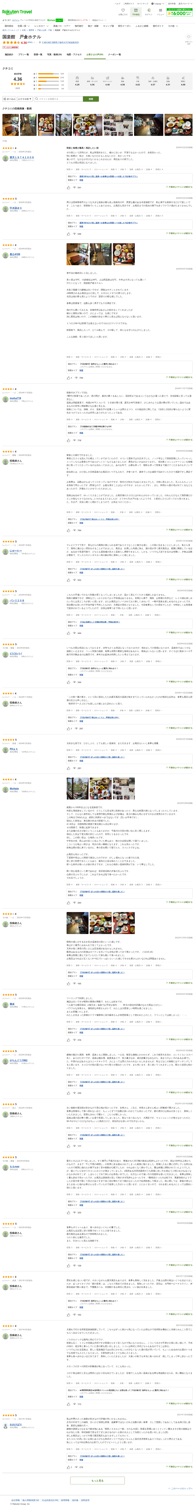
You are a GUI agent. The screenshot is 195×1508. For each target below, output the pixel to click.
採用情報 (65, 1500)
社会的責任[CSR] (50, 1500)
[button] (10, 125)
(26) (54, 54)
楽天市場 (172, 4)
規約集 (75, 1500)
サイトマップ (142, 4)
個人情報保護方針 (30, 1500)
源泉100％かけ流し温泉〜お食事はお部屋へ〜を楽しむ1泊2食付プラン (109, 176)
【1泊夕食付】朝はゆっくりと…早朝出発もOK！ (100, 519)
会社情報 (15, 1500)
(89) (95, 54)
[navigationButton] (188, 124)
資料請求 (85, 1500)
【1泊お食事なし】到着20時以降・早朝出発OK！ (100, 622)
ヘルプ (117, 4)
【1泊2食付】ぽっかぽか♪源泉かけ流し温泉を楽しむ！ (102, 569)
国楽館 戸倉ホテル (21, 36)
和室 (81, 180)
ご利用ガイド (128, 4)
